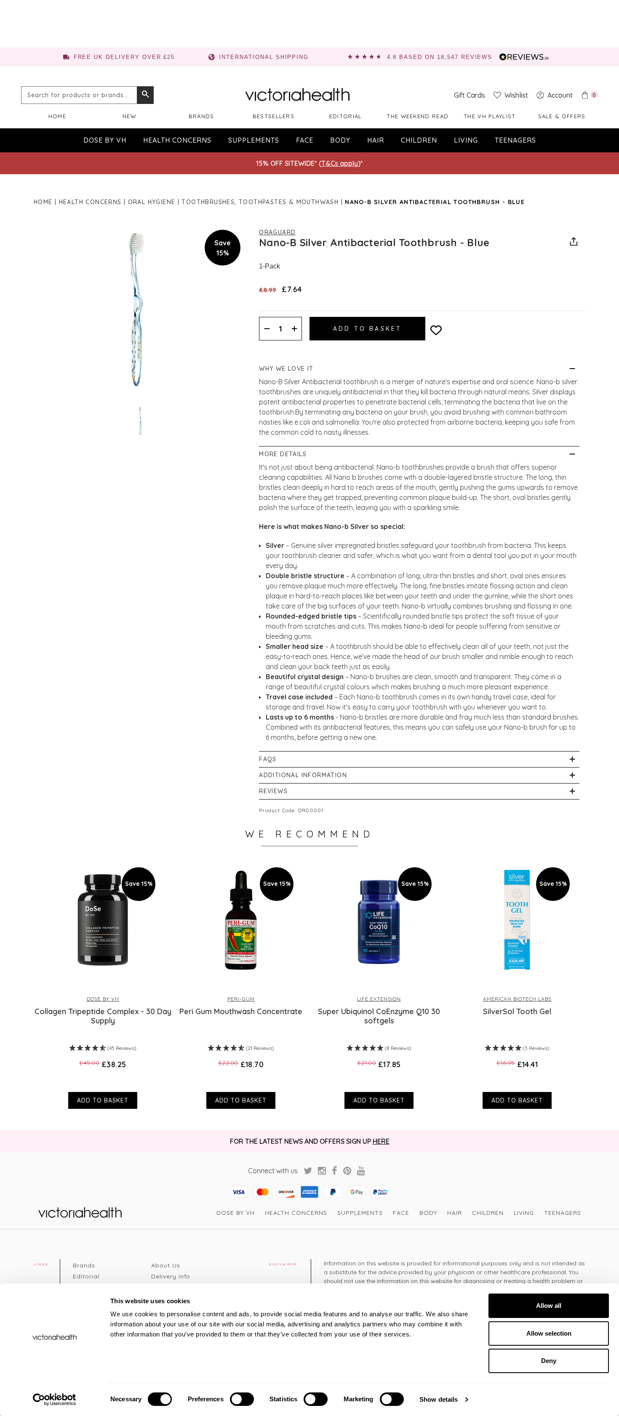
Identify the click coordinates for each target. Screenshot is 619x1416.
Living (466, 140)
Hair (375, 140)
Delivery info (170, 1276)
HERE (381, 1141)
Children (419, 140)
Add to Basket (102, 1100)
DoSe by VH (104, 140)
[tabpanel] (103, 984)
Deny (548, 1360)
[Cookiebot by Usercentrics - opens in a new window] (54, 1399)
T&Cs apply (339, 163)
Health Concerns (177, 140)
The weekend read (417, 116)
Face (304, 140)
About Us (165, 1265)
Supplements (253, 140)
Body (340, 140)
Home (57, 116)
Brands (201, 116)
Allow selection (548, 1333)
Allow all (548, 1305)
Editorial (345, 116)
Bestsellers (273, 116)
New (129, 116)
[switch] (242, 1399)
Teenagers (515, 140)
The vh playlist (490, 116)
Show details (438, 1399)
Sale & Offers (562, 116)
